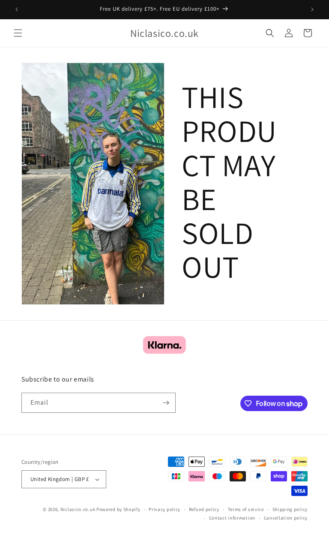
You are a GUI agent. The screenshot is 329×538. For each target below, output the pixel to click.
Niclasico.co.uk (78, 509)
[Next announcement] (312, 9)
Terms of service (246, 509)
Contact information (232, 518)
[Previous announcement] (16, 9)
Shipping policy (290, 509)
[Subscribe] (165, 403)
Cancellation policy (286, 518)
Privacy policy (164, 509)
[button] (18, 33)
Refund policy (204, 509)
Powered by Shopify (118, 509)
